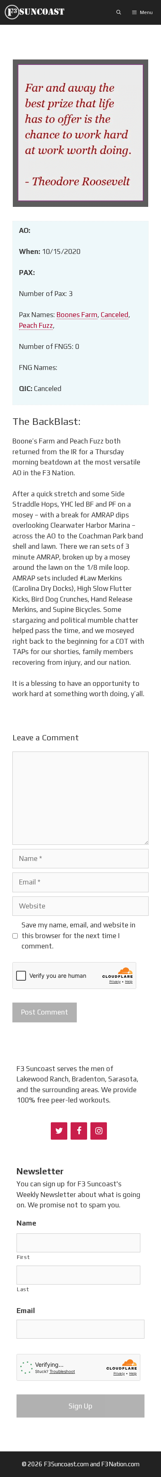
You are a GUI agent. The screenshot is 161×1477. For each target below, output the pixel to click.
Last (23, 1289)
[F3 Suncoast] (36, 12)
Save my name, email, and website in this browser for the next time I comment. (78, 935)
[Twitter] (59, 1131)
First (23, 1257)
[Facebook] (79, 1131)
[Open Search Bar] (119, 12)
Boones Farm (77, 315)
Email (26, 1310)
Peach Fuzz (36, 325)
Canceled (114, 315)
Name (26, 1223)
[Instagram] (98, 1131)
